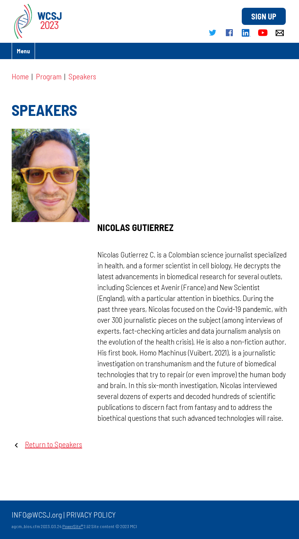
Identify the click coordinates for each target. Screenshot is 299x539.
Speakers (82, 76)
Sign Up (263, 16)
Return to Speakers (53, 444)
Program (49, 76)
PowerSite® (72, 526)
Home (20, 76)
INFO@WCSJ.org (37, 514)
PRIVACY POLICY (91, 514)
